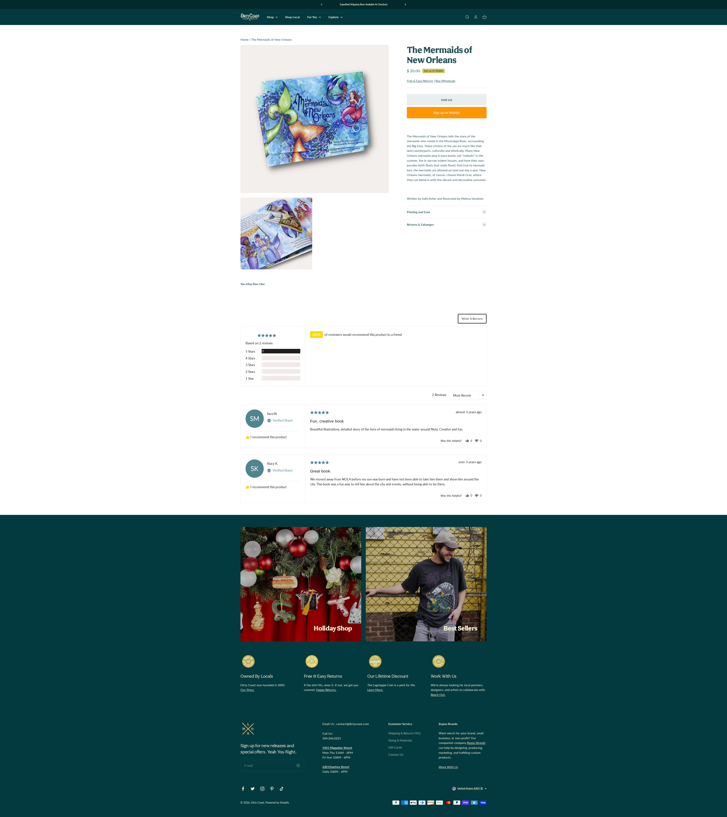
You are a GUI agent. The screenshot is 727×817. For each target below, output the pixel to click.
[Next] (405, 4)
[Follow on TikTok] (281, 788)
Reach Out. (438, 694)
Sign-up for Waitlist (433, 70)
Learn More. (375, 689)
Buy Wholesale (445, 81)
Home (244, 39)
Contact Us (395, 754)
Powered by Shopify (277, 802)
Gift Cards (395, 747)
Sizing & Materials (400, 740)
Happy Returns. (326, 689)
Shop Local (292, 17)
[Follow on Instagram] (262, 788)
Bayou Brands (476, 742)
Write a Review (472, 318)
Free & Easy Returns (420, 81)
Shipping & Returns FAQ (404, 733)
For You (312, 17)
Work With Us (448, 767)
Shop (270, 17)
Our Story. (247, 689)
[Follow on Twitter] (252, 788)
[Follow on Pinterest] (272, 788)
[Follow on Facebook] (243, 788)
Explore (333, 17)
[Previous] (321, 4)
